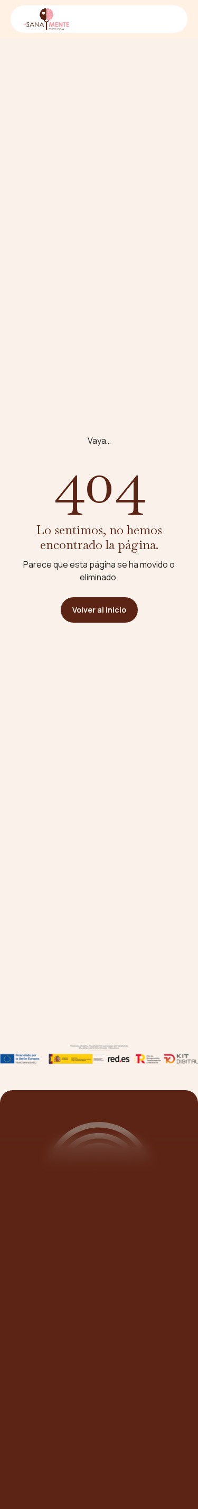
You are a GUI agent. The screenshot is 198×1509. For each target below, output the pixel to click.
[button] (167, 19)
